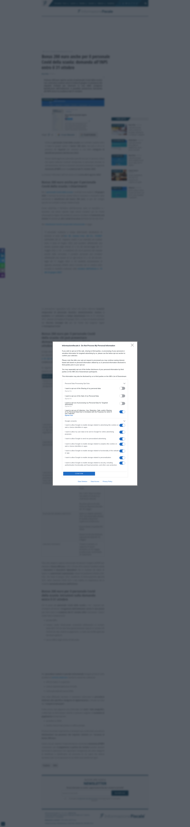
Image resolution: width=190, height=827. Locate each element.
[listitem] (95, 383)
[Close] (133, 346)
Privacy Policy (107, 481)
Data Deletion (82, 481)
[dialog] (95, 414)
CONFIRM (79, 473)
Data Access (95, 481)
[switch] (122, 388)
